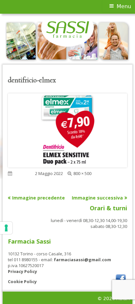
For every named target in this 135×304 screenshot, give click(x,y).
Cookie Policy (22, 281)
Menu (124, 6)
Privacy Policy (22, 271)
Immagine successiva (97, 198)
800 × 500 (82, 173)
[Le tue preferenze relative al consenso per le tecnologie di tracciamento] (6, 228)
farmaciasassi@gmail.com (82, 260)
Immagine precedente (38, 198)
